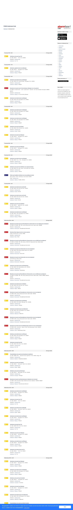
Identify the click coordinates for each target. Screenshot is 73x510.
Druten (60, 55)
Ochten (60, 67)
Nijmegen (60, 66)
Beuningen (60, 50)
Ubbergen (60, 70)
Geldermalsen (61, 56)
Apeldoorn (60, 47)
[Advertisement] (28, 41)
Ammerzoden (61, 45)
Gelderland (12, 72)
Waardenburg (61, 72)
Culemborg (61, 53)
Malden (60, 64)
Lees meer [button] (26, 507)
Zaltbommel (61, 75)
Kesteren (60, 61)
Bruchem (60, 52)
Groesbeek (61, 58)
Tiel (59, 69)
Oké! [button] (65, 506)
